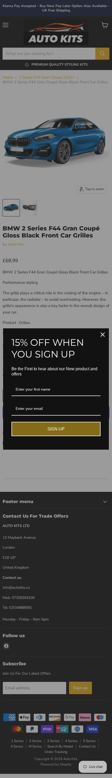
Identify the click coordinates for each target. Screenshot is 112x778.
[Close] (102, 334)
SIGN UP (56, 429)
